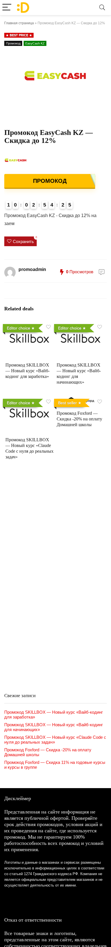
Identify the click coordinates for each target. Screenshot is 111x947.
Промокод (13, 43)
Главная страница (19, 23)
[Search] (102, 7)
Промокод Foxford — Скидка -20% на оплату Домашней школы (79, 419)
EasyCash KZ (35, 43)
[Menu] (7, 7)
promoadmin (32, 269)
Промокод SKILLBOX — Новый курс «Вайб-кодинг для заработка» (27, 371)
